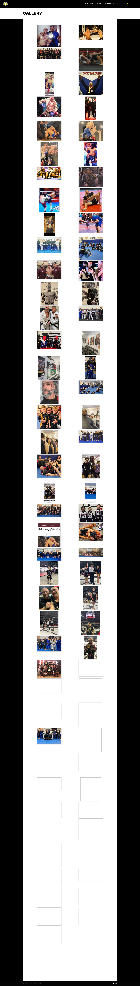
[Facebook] (133, 4)
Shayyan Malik (46, 983)
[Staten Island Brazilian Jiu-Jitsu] (5, 4)
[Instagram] (136, 4)
